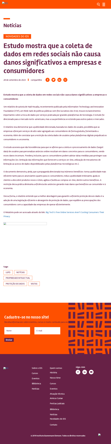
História (53, 372)
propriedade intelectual (18, 278)
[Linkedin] (59, 80)
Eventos (35, 378)
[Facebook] (48, 80)
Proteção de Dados (15, 283)
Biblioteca (36, 383)
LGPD (8, 272)
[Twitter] (53, 80)
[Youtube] (91, 372)
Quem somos (56, 368)
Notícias (35, 388)
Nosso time (55, 377)
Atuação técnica (57, 393)
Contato (53, 424)
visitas (34, 283)
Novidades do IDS (17, 36)
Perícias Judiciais (57, 403)
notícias (20, 272)
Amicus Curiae (56, 398)
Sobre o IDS (37, 368)
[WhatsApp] (65, 80)
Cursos (35, 373)
